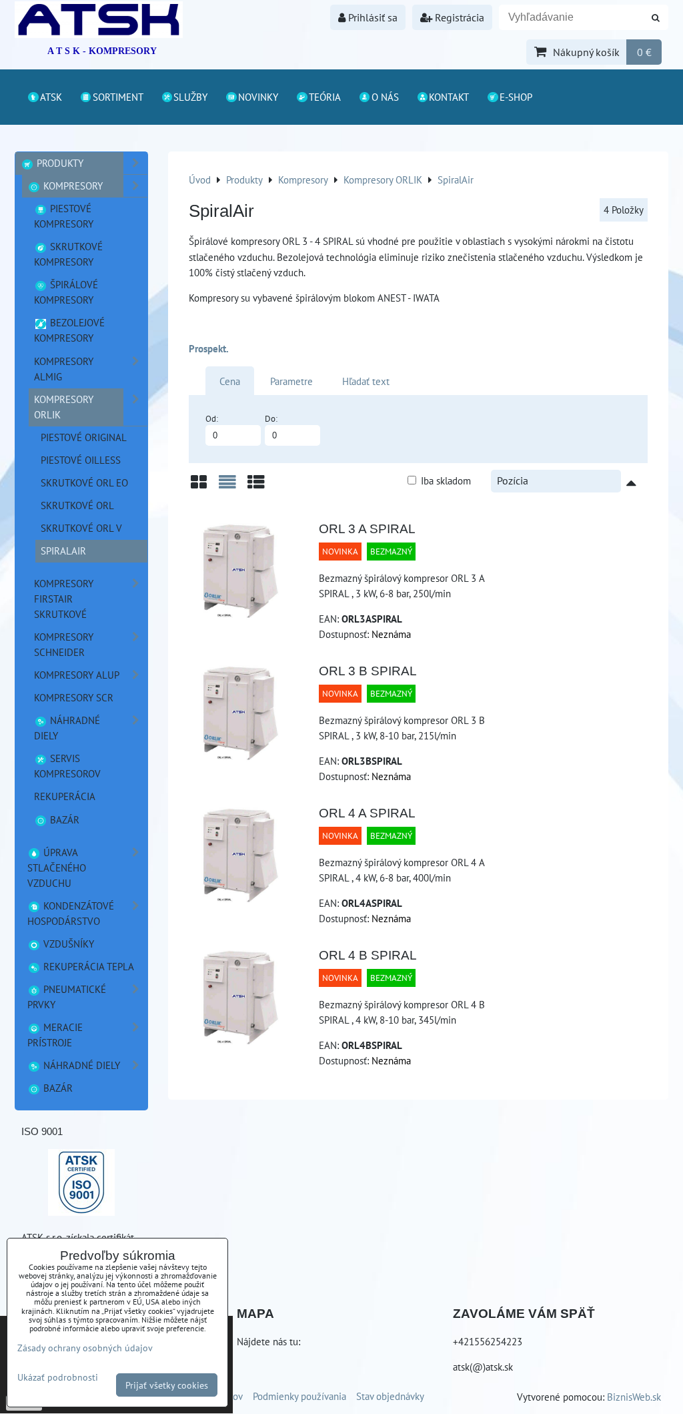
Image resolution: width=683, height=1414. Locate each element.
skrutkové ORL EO (84, 482)
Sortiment (118, 96)
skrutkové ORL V (81, 528)
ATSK (51, 96)
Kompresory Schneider (63, 644)
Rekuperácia (64, 796)
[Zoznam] (227, 486)
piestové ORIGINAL (84, 437)
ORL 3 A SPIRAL (367, 529)
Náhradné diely (80, 1065)
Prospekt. (209, 348)
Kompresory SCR (73, 697)
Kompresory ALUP (76, 674)
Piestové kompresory (63, 216)
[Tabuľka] (256, 486)
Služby (190, 96)
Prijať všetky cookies (166, 1385)
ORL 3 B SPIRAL (368, 671)
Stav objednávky (390, 1396)
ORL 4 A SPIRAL (367, 813)
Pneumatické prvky (66, 996)
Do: (271, 418)
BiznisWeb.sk (634, 1396)
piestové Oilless (81, 459)
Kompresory (72, 185)
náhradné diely (67, 727)
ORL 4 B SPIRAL (368, 955)
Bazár (63, 819)
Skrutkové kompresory (68, 254)
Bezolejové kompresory (69, 330)
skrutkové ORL (77, 505)
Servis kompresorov (67, 765)
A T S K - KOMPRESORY (102, 51)
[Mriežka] (199, 486)
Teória (325, 96)
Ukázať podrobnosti (57, 1377)
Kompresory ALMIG (63, 368)
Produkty (58, 162)
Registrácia (458, 17)
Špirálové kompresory (66, 292)
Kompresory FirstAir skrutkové (63, 599)
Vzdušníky (67, 943)
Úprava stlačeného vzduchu (56, 867)
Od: (211, 418)
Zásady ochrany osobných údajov (85, 1347)
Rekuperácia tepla (87, 966)
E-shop (516, 96)
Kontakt (449, 96)
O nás (385, 96)
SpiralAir (63, 550)
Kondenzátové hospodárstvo (70, 913)
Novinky (258, 96)
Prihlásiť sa (372, 17)
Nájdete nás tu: (268, 1341)
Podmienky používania (299, 1396)
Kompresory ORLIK (63, 406)
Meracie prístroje (55, 1034)
